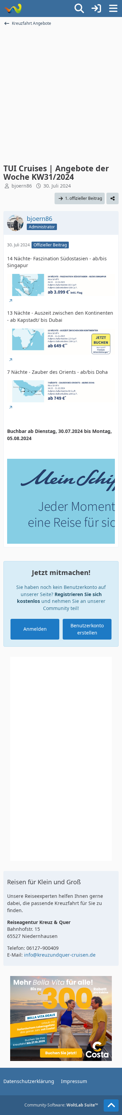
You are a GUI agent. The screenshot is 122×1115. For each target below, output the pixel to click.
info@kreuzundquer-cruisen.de (60, 955)
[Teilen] (112, 198)
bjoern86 (22, 185)
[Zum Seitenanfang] (111, 1105)
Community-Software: (61, 1105)
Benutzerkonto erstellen (87, 629)
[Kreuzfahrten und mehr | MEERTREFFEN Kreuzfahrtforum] (12, 8)
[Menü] (113, 8)
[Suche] (79, 8)
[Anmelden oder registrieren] (96, 8)
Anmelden (35, 629)
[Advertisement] (61, 94)
